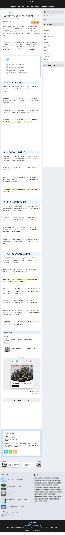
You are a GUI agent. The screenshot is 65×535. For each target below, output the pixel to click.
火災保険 (50, 496)
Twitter (6, 454)
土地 (51, 491)
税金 (55, 496)
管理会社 (37, 6)
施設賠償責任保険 (38, 496)
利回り (41, 491)
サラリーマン (38, 482)
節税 (36, 498)
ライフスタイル (25, 6)
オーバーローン (38, 480)
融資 (32, 6)
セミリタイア (58, 482)
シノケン (45, 482)
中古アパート (45, 489)
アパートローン (47, 478)
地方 (55, 491)
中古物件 (52, 489)
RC (36, 478)
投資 (45, 494)
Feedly (10, 454)
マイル (46, 56)
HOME (7, 527)
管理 (59, 496)
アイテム (47, 53)
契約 (36, 494)
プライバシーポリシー (45, 527)
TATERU (41, 478)
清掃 (45, 496)
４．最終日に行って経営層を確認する (18, 73)
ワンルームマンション (48, 487)
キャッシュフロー (47, 480)
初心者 (36, 491)
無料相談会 (56, 527)
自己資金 (41, 498)
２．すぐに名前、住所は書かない (17, 67)
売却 (46, 50)
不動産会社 (56, 487)
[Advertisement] (21, 137)
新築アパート (51, 494)
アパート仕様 (44, 6)
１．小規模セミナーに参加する (16, 64)
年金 (46, 59)
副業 (19, 6)
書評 (46, 48)
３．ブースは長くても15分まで (16, 70)
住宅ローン (58, 489)
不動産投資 (13, 6)
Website (15, 454)
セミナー (50, 482)
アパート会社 (55, 478)
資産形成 (56, 498)
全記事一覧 (51, 6)
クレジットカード (56, 480)
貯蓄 (51, 498)
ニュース (47, 28)
